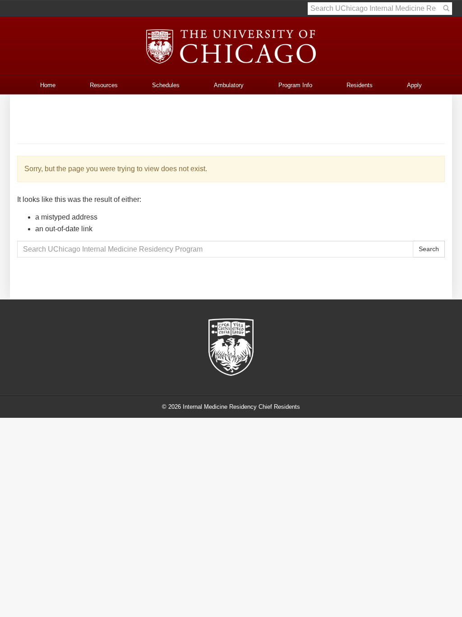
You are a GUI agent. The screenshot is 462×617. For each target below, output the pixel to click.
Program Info (295, 85)
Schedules (166, 85)
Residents (359, 85)
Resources (104, 85)
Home (47, 85)
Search (429, 248)
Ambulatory (229, 85)
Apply (414, 85)
